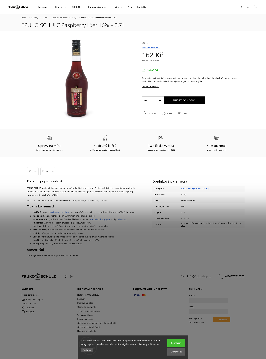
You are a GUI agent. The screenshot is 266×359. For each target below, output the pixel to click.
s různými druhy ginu (100, 219)
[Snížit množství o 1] (145, 100)
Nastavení (87, 350)
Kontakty (81, 299)
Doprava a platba (85, 303)
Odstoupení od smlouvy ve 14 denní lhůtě (96, 323)
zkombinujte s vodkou (58, 212)
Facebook (65, 276)
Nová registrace (195, 318)
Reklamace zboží (85, 319)
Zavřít (231, 122)
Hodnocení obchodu (86, 331)
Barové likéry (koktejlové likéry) (195, 188)
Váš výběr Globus (85, 315)
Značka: (151, 47)
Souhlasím (176, 342)
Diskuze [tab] (48, 171)
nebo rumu (122, 219)
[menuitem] (44, 7)
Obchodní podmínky (86, 307)
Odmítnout (176, 351)
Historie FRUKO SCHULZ (88, 295)
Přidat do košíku (184, 100)
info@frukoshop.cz (199, 276)
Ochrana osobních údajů (88, 327)
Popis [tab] (33, 171)
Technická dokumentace (88, 311)
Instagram (72, 276)
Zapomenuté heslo (196, 322)
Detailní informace (150, 86)
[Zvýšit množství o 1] (160, 100)
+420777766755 (235, 276)
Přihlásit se (223, 320)
